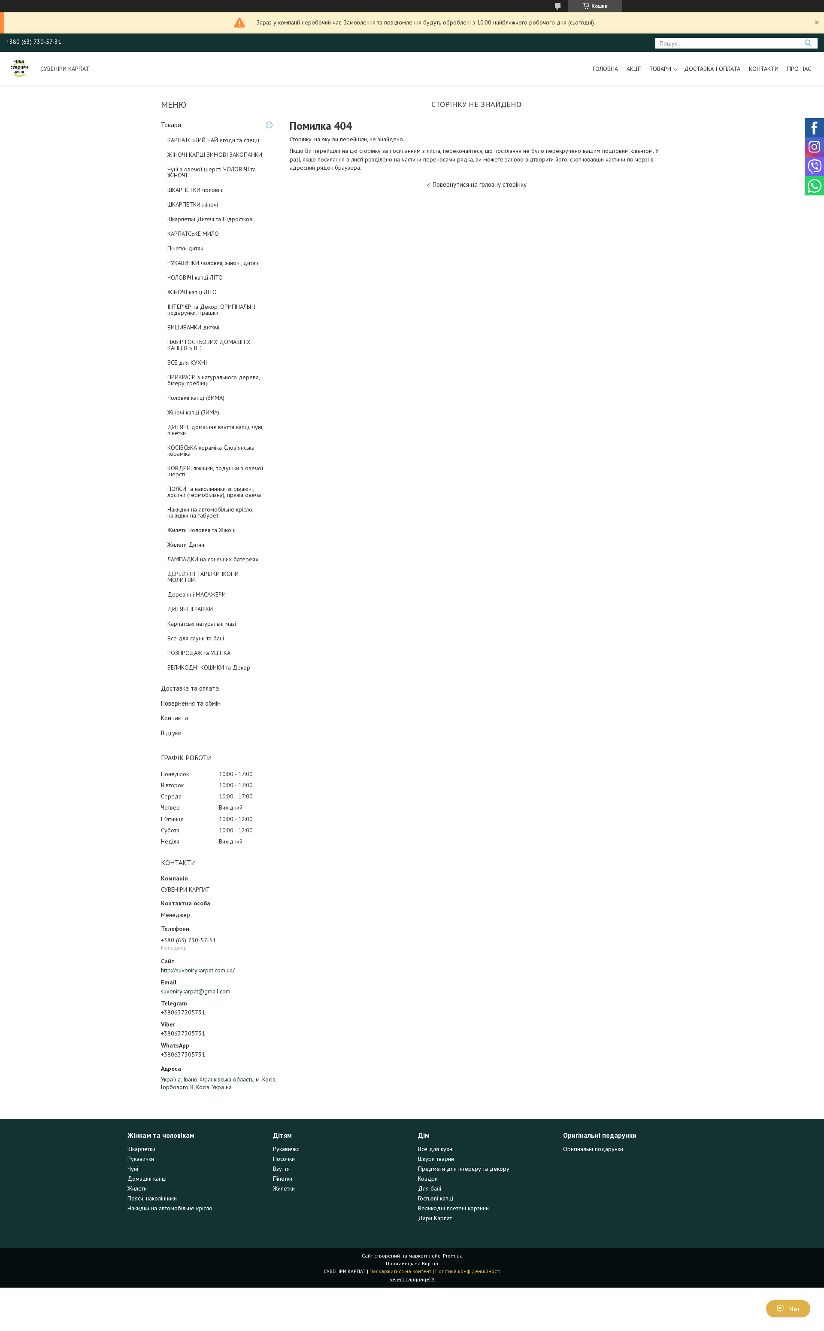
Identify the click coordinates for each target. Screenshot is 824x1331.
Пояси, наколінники (152, 1198)
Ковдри (428, 1178)
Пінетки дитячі (186, 248)
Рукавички (140, 1159)
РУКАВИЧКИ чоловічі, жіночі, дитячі (213, 263)
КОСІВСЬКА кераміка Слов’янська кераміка (210, 450)
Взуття (281, 1169)
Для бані (429, 1188)
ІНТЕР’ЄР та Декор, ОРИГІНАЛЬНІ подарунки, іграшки (211, 310)
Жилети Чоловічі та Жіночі (201, 530)
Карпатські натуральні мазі (201, 623)
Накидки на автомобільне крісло (169, 1208)
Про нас (799, 69)
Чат (794, 1308)
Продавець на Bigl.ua (412, 1263)
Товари (660, 69)
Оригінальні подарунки (593, 1149)
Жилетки (284, 1188)
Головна (605, 69)
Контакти (764, 69)
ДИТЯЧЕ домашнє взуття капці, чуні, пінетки (215, 430)
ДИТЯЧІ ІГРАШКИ (190, 609)
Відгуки (171, 733)
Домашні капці (147, 1178)
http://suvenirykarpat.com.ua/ (198, 970)
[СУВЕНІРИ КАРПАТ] (19, 69)
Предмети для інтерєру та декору (463, 1169)
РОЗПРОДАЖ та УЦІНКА (198, 653)
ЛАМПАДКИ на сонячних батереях (212, 559)
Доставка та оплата (190, 688)
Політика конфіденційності (467, 1271)
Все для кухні (436, 1149)
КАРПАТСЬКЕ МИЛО (193, 234)
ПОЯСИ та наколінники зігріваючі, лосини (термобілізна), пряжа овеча (214, 492)
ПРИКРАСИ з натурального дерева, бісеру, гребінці (213, 380)
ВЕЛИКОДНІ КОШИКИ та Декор (208, 667)
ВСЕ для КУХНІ (187, 362)
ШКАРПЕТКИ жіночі (192, 204)
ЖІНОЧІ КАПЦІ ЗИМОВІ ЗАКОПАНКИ (214, 154)
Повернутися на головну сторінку (480, 184)
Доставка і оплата (712, 69)
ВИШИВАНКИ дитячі (193, 327)
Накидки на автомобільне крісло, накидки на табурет (210, 512)
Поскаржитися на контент (400, 1271)
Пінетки (282, 1178)
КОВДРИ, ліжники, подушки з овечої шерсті (215, 471)
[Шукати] (808, 43)
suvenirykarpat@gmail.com (195, 991)
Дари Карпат (435, 1218)
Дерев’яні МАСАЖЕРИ (196, 594)
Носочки (284, 1159)
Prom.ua (453, 1255)
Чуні (132, 1169)
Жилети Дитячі (186, 544)
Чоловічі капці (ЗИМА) (195, 398)
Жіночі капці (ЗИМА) (193, 412)
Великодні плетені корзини (453, 1208)
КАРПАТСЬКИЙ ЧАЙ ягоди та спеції (213, 140)
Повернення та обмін (191, 703)
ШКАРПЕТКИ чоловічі (195, 190)
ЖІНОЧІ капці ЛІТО (192, 292)
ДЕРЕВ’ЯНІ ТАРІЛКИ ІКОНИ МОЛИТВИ (203, 577)
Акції (634, 69)
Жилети (137, 1188)
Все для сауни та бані (195, 638)
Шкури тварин (436, 1159)
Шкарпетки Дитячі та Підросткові (210, 219)
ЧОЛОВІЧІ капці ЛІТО (195, 277)
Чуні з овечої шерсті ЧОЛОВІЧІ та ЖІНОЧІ (211, 172)
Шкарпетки (141, 1149)
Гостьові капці (435, 1198)
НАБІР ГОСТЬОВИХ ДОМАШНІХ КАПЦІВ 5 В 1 (209, 345)
